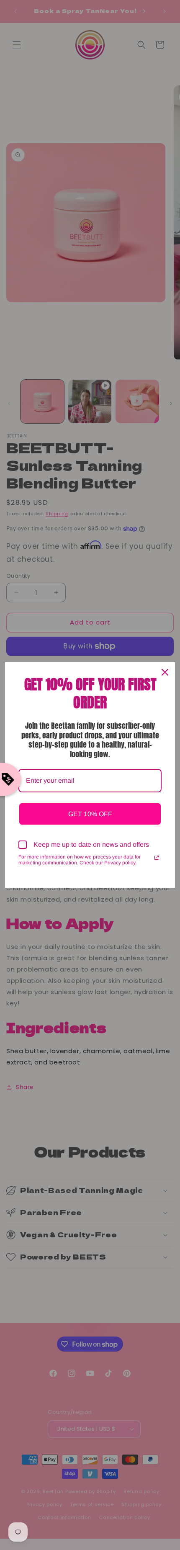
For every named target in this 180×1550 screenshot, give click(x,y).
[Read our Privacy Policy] (157, 858)
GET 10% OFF (90, 813)
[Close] (165, 672)
